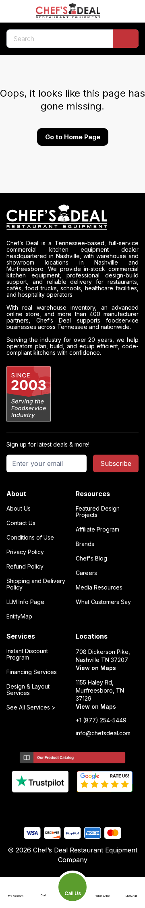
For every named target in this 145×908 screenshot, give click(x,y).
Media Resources (99, 587)
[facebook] (41, 805)
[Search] (126, 38)
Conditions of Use (30, 537)
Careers (86, 573)
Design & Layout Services (28, 689)
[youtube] (57, 805)
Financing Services (31, 672)
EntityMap (19, 616)
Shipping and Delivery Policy (35, 584)
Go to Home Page (72, 137)
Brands (85, 544)
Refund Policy (25, 566)
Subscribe (115, 463)
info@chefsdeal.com (103, 733)
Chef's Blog (91, 558)
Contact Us (20, 523)
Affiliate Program (97, 529)
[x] (73, 805)
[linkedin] (88, 805)
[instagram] (104, 805)
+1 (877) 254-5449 (101, 720)
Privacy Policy (25, 552)
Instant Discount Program (27, 654)
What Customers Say (103, 602)
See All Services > (31, 707)
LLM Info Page (25, 602)
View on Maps (96, 667)
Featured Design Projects (98, 511)
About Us (18, 508)
